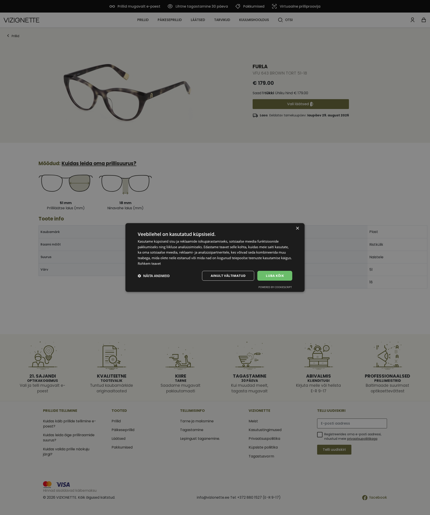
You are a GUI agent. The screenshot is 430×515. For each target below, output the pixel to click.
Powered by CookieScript (275, 287)
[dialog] (215, 257)
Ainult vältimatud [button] (228, 276)
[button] (154, 275)
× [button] (297, 228)
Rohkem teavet (149, 263)
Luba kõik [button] (275, 276)
